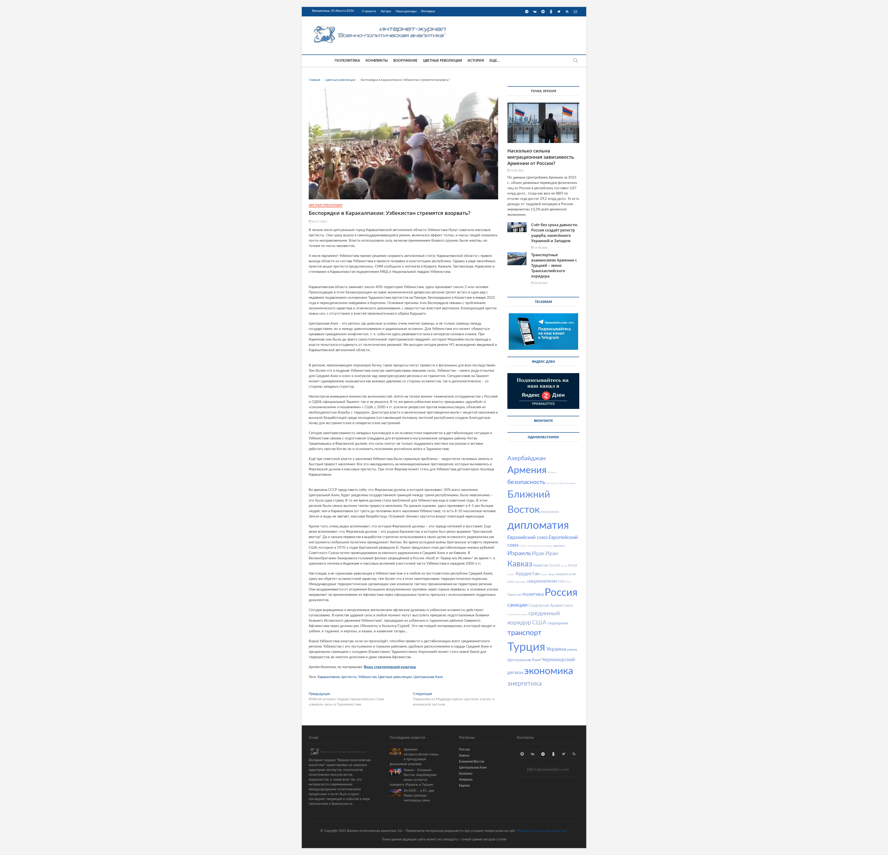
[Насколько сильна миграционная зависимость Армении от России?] (543, 123)
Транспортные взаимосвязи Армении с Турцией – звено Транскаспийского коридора (554, 265)
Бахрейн (551, 472)
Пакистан (514, 594)
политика (533, 594)
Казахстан (540, 565)
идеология (559, 546)
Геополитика (347, 60)
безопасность (526, 482)
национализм (542, 581)
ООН (568, 582)
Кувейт (511, 574)
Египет (523, 546)
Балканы (465, 773)
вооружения (550, 512)
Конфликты (377, 60)
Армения (526, 470)
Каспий (554, 565)
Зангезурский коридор (539, 546)
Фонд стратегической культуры (390, 667)
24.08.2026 (516, 170)
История (476, 60)
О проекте (369, 11)
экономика (548, 671)
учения (572, 649)
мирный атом (566, 574)
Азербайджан (526, 458)
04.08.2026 (540, 283)
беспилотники (567, 483)
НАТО (510, 582)
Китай (572, 565)
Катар (564, 566)
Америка (465, 779)
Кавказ (519, 564)
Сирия (568, 605)
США (539, 623)
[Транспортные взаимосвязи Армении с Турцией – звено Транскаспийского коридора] (517, 258)
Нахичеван (520, 582)
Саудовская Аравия (545, 605)
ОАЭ (561, 581)
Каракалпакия (328, 677)
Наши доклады (406, 11)
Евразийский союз (527, 537)
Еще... (494, 60)
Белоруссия (552, 483)
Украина (556, 649)
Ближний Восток (471, 761)
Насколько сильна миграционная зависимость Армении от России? (540, 157)
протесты (349, 677)
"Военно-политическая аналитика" (542, 831)
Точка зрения (543, 91)
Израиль (519, 553)
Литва (551, 574)
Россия (561, 592)
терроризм (558, 623)
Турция (526, 647)
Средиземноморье (517, 614)
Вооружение (405, 60)
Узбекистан (367, 677)
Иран (551, 553)
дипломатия (538, 525)
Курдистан (528, 573)
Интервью (428, 11)
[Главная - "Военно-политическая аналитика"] (380, 25)
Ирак (538, 553)
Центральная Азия (428, 677)
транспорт (524, 632)
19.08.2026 (540, 247)
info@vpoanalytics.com (550, 769)
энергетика (524, 683)
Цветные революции (442, 60)
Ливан (544, 574)
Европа (464, 785)
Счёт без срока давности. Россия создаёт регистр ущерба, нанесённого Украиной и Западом (554, 232)
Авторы (386, 11)
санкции (517, 605)
